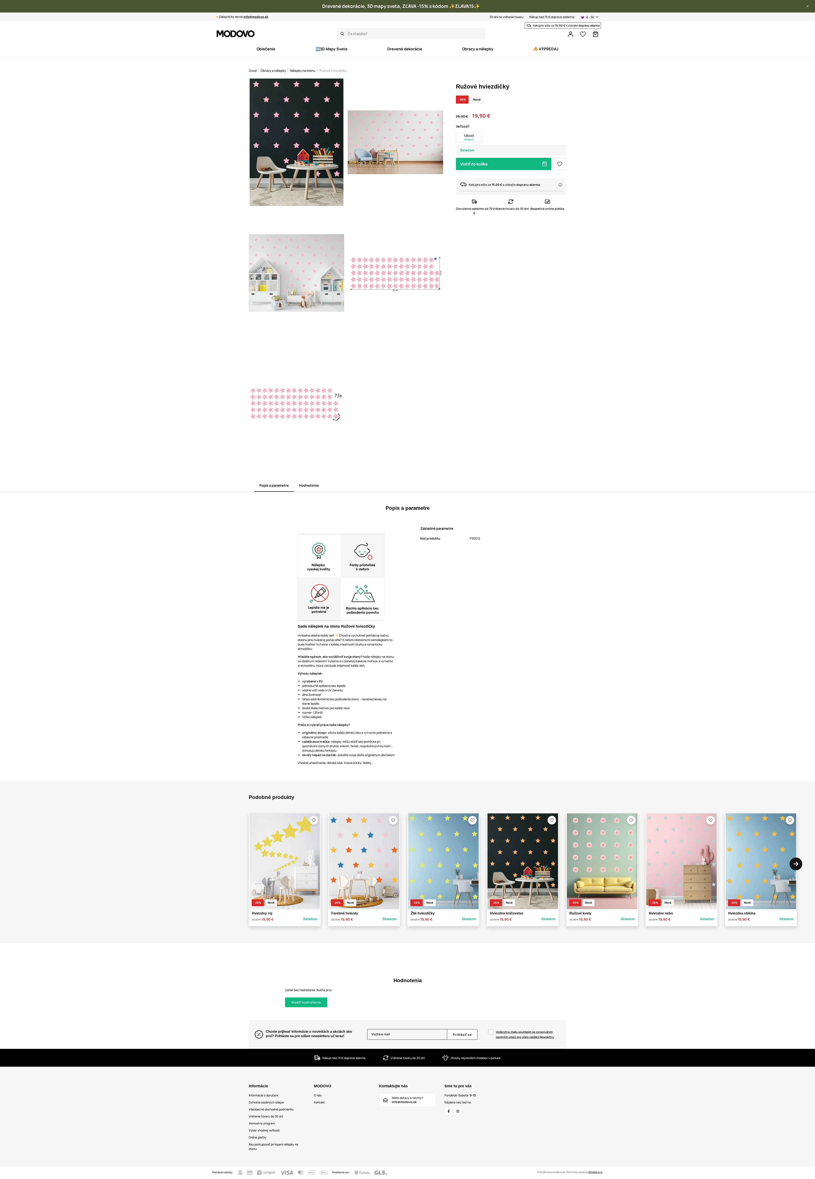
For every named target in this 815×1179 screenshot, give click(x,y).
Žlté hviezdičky (423, 913)
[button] (807, 6)
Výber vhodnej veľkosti (264, 1130)
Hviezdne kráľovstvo (506, 913)
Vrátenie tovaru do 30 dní (266, 1116)
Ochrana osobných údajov (266, 1102)
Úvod (253, 70)
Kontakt (319, 1102)
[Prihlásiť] (570, 34)
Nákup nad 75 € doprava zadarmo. (552, 17)
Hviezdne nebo (661, 913)
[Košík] (596, 34)
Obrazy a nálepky (273, 70)
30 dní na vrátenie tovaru (506, 17)
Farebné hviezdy (344, 913)
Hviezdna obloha (741, 913)
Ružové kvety (580, 913)
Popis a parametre (274, 485)
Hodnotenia (309, 485)
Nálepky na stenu (302, 70)
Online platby (258, 1137)
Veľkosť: (463, 126)
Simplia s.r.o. (595, 1172)
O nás (318, 1095)
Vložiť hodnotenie (306, 1002)
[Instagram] (458, 1111)
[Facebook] (448, 1111)
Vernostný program (262, 1123)
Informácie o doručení (263, 1095)
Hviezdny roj (262, 913)
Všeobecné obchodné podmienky (271, 1109)
